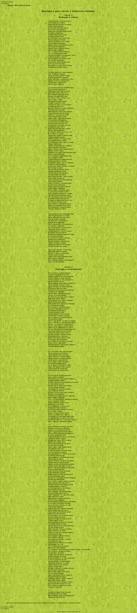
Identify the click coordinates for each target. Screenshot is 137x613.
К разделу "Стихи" (7, 2)
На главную (5, 3)
